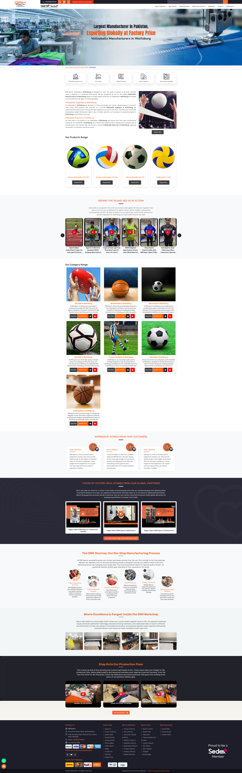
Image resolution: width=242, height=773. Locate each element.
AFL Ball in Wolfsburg (83, 303)
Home (67, 67)
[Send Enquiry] (3, 766)
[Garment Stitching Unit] (74, 641)
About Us (108, 729)
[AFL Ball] (95, 316)
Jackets (220, 6)
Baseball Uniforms (130, 743)
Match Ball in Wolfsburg (158, 303)
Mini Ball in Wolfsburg (83, 357)
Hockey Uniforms (129, 751)
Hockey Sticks (109, 740)
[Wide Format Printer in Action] (93, 641)
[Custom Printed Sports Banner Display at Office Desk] (130, 641)
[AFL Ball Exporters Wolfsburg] (83, 284)
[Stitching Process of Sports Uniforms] (159, 694)
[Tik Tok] (75, 754)
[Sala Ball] (170, 370)
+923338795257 (78, 740)
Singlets (145, 751)
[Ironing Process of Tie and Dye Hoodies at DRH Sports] (83, 694)
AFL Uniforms (128, 732)
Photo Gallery (109, 743)
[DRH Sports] (20, 4)
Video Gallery (109, 746)
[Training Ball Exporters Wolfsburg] (83, 392)
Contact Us (108, 751)
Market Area (109, 757)
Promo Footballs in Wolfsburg (121, 357)
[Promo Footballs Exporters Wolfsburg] (121, 338)
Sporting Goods (184, 6)
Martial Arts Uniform (198, 6)
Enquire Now (158, 132)
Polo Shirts (146, 746)
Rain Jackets (147, 749)
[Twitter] (60, 2)
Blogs (107, 749)
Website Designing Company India (158, 771)
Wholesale (211, 6)
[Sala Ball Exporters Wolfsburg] (158, 338)
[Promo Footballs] (132, 370)
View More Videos (119, 713)
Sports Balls (84, 67)
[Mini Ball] (95, 370)
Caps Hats (146, 734)
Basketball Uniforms (130, 746)
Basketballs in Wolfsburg (121, 303)
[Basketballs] (132, 316)
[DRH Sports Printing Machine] (168, 641)
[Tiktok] (69, 2)
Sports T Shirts (148, 729)
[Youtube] (71, 754)
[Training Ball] (95, 423)
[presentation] (62, 235)
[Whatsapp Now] (3, 760)
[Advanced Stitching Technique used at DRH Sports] (121, 694)
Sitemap (108, 754)
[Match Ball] (170, 316)
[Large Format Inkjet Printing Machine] (149, 641)
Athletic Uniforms (129, 740)
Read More (73, 316)
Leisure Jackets (148, 743)
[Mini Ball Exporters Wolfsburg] (83, 338)
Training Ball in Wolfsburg (83, 411)
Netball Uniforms (129, 754)
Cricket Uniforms (129, 749)
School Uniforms (110, 732)
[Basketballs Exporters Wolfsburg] (121, 284)
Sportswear (172, 6)
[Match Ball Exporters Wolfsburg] (158, 284)
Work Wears (229, 6)
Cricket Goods (109, 737)
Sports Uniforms (160, 6)
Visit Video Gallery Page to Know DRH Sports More (121, 538)
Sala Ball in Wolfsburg (159, 357)
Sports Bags (147, 754)
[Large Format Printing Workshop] (111, 641)
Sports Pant (147, 732)
